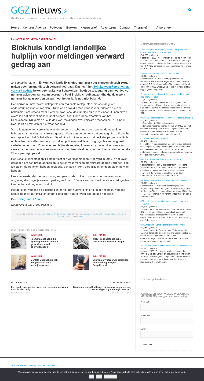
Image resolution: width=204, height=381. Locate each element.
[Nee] (200, 374)
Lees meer (110, 376)
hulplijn (85, 214)
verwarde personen (44, 39)
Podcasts (56, 27)
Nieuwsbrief (88, 27)
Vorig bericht (21, 282)
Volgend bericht (119, 282)
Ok (91, 376)
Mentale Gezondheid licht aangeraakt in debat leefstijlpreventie (44, 262)
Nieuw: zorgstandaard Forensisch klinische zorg (161, 159)
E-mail (143, 328)
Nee (99, 376)
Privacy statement (37, 365)
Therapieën (141, 27)
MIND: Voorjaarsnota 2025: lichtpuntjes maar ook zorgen (109, 240)
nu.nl (39, 199)
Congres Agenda (34, 27)
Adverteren (108, 27)
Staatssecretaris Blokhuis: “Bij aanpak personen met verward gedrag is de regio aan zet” (102, 288)
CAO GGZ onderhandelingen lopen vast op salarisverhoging (166, 117)
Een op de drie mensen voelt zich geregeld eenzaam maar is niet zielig (39, 288)
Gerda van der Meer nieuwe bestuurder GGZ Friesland (164, 180)
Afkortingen (164, 27)
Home (15, 27)
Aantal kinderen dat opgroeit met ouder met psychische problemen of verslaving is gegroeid (164, 51)
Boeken (71, 27)
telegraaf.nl (26, 199)
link (81, 216)
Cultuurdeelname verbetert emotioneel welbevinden (163, 224)
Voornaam (144, 301)
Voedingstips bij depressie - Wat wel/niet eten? (160, 73)
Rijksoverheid (20, 39)
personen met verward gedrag (103, 214)
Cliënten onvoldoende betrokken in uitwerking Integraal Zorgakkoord (111, 262)
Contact (125, 27)
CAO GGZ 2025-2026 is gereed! (154, 138)
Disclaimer (51, 365)
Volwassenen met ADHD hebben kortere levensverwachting (166, 245)
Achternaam (145, 315)
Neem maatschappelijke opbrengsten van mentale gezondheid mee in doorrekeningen (44, 242)
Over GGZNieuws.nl (19, 365)
